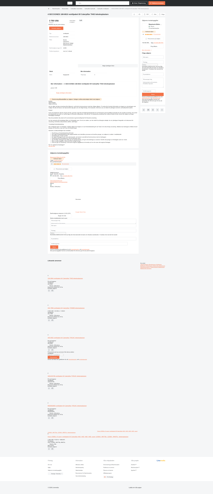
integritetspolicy (75, 249)
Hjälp (49, 467)
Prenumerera (53, 357)
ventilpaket (66, 33)
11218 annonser (58, 160)
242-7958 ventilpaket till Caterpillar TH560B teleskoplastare (66, 308)
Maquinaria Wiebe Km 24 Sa (57, 157)
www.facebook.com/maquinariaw (58, 182)
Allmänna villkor (80, 464)
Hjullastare (159, 264)
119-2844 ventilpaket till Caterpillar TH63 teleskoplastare (65, 278)
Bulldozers (143, 266)
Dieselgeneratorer (145, 267)
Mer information (146, 50)
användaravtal (85, 249)
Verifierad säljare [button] (57, 158)
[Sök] (77, 3)
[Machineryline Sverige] (56, 3)
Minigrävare (149, 266)
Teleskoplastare (144, 264)
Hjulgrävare (162, 266)
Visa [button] (61, 176)
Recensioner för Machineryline (84, 473)
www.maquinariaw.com (56, 180)
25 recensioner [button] (65, 164)
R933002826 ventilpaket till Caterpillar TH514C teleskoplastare (67, 406)
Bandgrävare (152, 264)
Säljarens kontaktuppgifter (55, 470)
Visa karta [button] (78, 199)
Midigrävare (161, 267)
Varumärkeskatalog (81, 476)
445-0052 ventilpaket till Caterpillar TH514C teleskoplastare (66, 338)
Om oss (50, 464)
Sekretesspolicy (80, 467)
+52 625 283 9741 (67, 176)
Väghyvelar (156, 266)
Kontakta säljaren (56, 28)
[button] (134, 14)
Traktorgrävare (154, 267)
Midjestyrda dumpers (145, 268)
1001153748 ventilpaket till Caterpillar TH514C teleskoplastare (67, 376)
